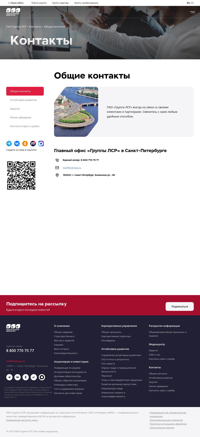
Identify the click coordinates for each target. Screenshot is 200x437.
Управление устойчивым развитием (121, 355)
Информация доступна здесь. (22, 420)
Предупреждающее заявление (166, 420)
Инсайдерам (108, 340)
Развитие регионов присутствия (118, 384)
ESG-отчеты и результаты (115, 359)
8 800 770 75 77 (20, 350)
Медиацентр (157, 344)
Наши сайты (17, 3)
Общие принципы (111, 332)
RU (188, 2)
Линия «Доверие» (21, 117)
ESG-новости (108, 363)
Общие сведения (63, 332)
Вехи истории (61, 348)
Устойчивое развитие (23, 100)
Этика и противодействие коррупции (121, 379)
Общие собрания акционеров (70, 380)
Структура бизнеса (64, 336)
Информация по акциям (67, 367)
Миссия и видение (64, 340)
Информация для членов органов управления (168, 414)
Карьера (58, 344)
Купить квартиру (60, 3)
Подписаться (180, 306)
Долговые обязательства (67, 376)
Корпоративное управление (119, 326)
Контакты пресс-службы (24, 126)
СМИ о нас (154, 354)
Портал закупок (39, 3)
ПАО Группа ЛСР (16, 26)
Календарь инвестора (66, 384)
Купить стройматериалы (86, 3)
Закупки (15, 108)
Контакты (35, 26)
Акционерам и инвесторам (71, 361)
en (192, 2)
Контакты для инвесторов (68, 393)
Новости (153, 350)
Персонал (106, 375)
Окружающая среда (112, 388)
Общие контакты (54, 26)
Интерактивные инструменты (70, 371)
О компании (62, 326)
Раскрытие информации (164, 326)
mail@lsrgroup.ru (72, 167)
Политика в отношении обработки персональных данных (168, 425)
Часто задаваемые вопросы (69, 388)
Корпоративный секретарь (116, 336)
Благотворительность (66, 353)
